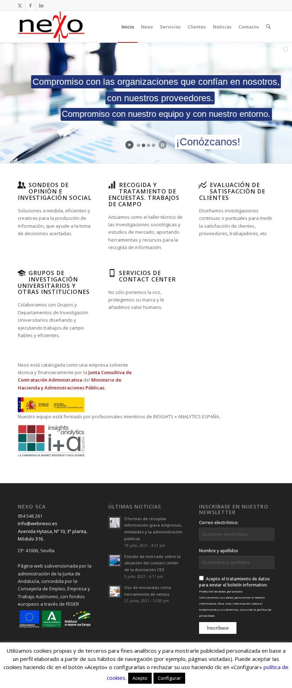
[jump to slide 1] (138, 145)
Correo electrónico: (219, 522)
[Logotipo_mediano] (51, 26)
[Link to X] (20, 5)
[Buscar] (268, 26)
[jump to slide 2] (143, 145)
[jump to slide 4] (153, 145)
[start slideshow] (129, 145)
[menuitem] (127, 26)
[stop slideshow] (162, 145)
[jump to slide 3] (148, 145)
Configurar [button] (169, 678)
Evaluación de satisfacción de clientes (232, 191)
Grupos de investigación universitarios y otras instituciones (54, 282)
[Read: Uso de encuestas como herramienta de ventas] (114, 591)
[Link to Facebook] (30, 5)
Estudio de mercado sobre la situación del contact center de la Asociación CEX (152, 563)
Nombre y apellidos (218, 551)
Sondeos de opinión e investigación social (55, 191)
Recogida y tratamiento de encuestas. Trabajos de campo (143, 194)
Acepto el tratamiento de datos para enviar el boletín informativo (235, 596)
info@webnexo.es (37, 523)
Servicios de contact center (147, 276)
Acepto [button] (139, 678)
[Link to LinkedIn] (41, 5)
